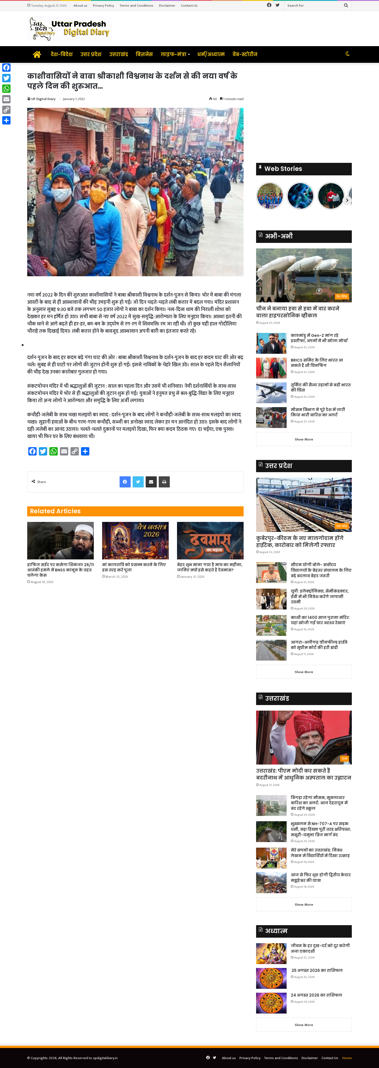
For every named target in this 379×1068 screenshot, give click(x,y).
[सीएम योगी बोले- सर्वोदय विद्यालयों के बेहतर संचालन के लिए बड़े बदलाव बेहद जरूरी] (271, 572)
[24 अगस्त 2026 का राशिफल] (271, 1003)
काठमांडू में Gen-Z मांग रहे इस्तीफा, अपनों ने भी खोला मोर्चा (319, 338)
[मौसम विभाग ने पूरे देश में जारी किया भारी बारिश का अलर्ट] (271, 417)
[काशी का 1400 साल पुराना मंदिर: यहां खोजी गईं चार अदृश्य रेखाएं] (271, 625)
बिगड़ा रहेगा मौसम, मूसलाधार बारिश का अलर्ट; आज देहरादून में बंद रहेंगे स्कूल (319, 803)
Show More (304, 439)
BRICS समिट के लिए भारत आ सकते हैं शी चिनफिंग (317, 363)
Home (347, 1058)
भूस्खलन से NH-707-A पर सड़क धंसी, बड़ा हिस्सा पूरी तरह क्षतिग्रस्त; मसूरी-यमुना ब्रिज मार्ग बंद (321, 829)
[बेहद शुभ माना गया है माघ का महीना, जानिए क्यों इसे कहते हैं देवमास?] (210, 540)
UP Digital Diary (43, 99)
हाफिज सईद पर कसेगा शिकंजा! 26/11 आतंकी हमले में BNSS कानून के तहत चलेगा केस (60, 570)
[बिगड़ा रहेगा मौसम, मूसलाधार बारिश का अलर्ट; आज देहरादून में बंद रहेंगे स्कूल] (271, 805)
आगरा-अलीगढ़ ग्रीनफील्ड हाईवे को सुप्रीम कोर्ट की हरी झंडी (319, 645)
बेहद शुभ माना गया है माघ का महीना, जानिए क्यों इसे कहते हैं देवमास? (209, 567)
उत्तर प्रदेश (91, 54)
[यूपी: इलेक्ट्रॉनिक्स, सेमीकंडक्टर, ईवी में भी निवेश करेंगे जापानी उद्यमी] (271, 599)
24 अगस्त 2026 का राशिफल (316, 995)
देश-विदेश (62, 54)
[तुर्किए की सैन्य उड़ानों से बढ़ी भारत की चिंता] (271, 392)
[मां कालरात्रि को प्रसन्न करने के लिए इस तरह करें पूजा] (135, 540)
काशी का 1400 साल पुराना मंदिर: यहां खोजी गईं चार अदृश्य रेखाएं (320, 620)
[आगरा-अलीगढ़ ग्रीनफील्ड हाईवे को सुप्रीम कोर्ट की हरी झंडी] (271, 650)
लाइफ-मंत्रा (173, 54)
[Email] (6, 99)
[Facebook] (6, 67)
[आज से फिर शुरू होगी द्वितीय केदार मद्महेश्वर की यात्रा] (271, 882)
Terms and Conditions (136, 6)
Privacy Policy (103, 6)
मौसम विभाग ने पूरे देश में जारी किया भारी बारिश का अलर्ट (318, 412)
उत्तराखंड (118, 54)
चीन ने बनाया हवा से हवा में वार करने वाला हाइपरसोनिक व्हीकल (297, 312)
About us (80, 6)
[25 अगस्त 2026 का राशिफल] (271, 978)
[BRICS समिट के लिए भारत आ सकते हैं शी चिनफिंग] (271, 368)
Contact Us (189, 6)
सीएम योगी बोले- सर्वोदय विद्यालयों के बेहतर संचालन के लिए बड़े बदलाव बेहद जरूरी (321, 570)
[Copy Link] (6, 109)
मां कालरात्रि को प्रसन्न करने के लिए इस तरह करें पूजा (134, 567)
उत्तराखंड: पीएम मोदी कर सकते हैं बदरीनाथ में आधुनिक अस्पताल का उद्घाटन (303, 774)
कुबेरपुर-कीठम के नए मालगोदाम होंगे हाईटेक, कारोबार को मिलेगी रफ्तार (299, 542)
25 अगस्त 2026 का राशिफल (317, 970)
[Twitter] (6, 78)
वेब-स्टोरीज (245, 54)
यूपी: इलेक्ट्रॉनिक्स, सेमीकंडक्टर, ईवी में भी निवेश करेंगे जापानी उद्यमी (320, 596)
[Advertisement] (304, 110)
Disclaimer (167, 6)
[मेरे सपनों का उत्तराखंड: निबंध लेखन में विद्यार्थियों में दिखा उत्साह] (271, 858)
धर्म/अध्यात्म (211, 54)
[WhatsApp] (6, 88)
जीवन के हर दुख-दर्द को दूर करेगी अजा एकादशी (320, 948)
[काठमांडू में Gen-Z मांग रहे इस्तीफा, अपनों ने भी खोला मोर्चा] (271, 343)
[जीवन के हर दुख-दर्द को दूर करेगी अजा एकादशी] (271, 953)
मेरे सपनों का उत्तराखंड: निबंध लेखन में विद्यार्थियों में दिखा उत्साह (320, 852)
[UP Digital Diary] (69, 28)
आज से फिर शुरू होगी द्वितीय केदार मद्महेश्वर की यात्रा (321, 877)
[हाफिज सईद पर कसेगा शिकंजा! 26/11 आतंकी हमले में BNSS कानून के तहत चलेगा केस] (60, 540)
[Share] (6, 120)
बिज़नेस (144, 54)
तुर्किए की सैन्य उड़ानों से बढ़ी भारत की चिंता (321, 387)
